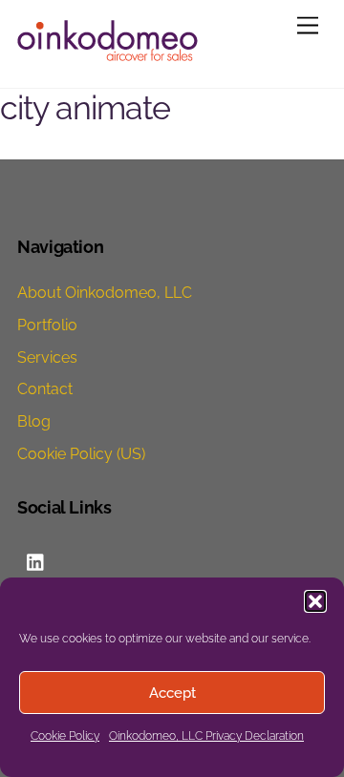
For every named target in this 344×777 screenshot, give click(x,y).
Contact (45, 389)
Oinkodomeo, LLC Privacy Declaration (206, 736)
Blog (34, 421)
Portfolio (47, 325)
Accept (172, 693)
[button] (315, 601)
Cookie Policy (65, 736)
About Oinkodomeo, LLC (104, 293)
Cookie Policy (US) (81, 454)
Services (47, 357)
